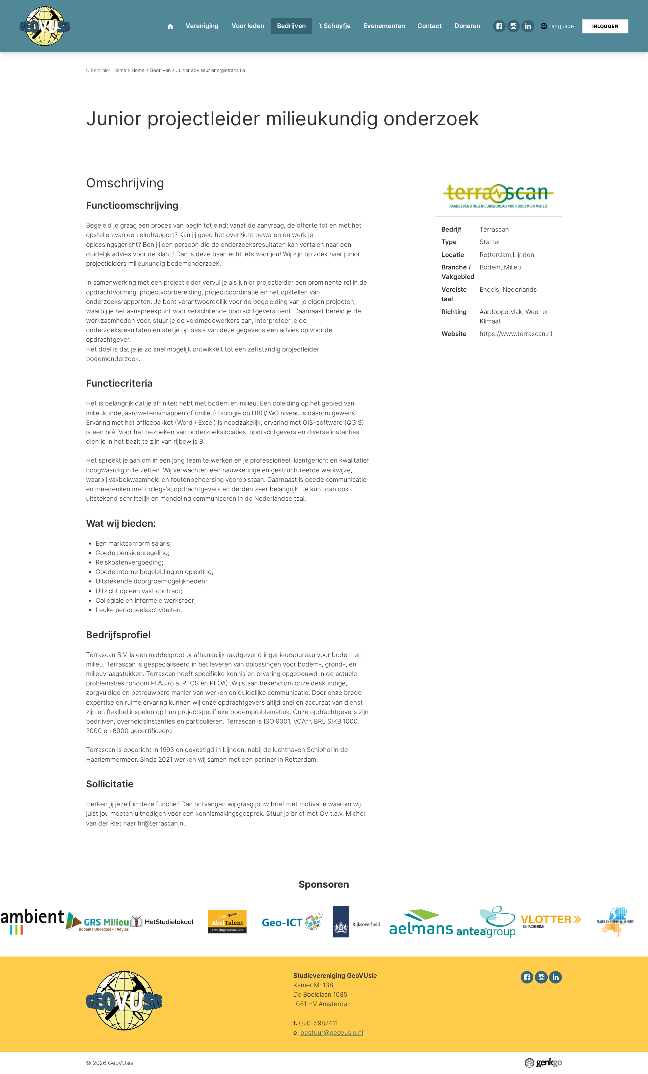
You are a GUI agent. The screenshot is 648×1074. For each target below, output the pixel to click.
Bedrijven (160, 70)
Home (119, 70)
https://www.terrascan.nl (516, 334)
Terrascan (494, 229)
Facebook (499, 26)
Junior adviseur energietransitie (210, 70)
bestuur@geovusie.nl (331, 1033)
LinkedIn (527, 26)
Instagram (513, 26)
